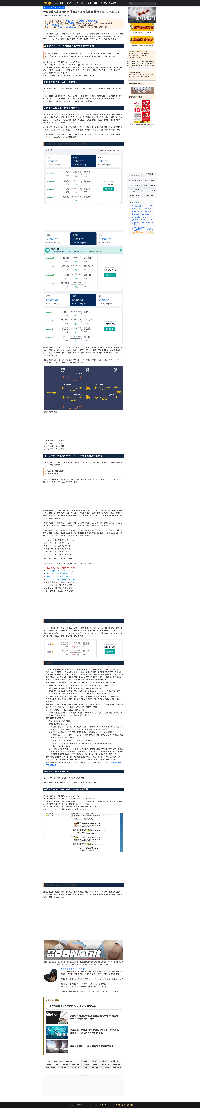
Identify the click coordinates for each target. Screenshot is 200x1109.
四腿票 (49, 1064)
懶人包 (69, 3)
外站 (57, 1064)
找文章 (103, 3)
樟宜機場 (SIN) (134, 196)
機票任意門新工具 (141, 51)
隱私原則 (130, 1105)
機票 (86, 1068)
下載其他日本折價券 (135, 97)
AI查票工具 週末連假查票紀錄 (139, 53)
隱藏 (136, 202)
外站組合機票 (51, 1068)
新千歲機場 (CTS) (149, 175)
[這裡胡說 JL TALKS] (51, 3)
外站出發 (65, 1064)
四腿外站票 (114, 1061)
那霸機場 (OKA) (134, 185)
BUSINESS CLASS (56, 1061)
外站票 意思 (105, 1064)
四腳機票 (104, 1061)
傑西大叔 (47, 15)
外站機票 (86, 1064)
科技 (89, 3)
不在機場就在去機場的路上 (67, 27)
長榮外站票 (117, 1068)
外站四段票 (75, 1064)
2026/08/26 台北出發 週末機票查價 (141, 61)
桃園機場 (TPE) (134, 175)
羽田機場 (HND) (134, 180)
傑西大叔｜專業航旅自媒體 (73, 969)
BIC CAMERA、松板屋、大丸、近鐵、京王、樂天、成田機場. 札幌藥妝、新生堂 (142, 77)
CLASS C (70, 1061)
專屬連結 (71, 23)
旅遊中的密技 (48, 8)
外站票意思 (116, 1064)
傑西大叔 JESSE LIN (107, 1105)
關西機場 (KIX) (149, 180)
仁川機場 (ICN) (150, 196)
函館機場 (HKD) (149, 185)
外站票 (95, 1064)
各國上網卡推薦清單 (135, 83)
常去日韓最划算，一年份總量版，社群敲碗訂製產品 (80, 21)
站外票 (107, 1068)
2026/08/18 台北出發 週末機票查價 (141, 63)
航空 (62, 3)
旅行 (76, 3)
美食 (83, 3)
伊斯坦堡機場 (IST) (134, 190)
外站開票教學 (63, 1068)
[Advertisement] (83, 217)
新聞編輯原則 (120, 1105)
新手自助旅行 (76, 1068)
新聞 (96, 3)
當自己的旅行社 (60, 8)
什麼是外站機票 (83, 1061)
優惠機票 (94, 1061)
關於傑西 (112, 3)
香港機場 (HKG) (149, 190)
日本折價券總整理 (53, 25)
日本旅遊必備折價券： (136, 73)
